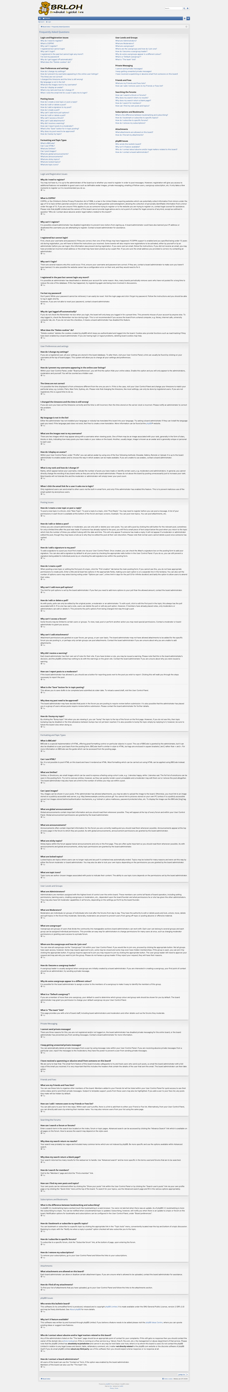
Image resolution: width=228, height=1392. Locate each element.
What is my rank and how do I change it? (57, 90)
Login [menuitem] (188, 19)
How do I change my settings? (53, 71)
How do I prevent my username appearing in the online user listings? (69, 74)
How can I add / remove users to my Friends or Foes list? (139, 86)
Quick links (40, 19)
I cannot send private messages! (128, 68)
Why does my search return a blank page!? (133, 100)
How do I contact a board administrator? (132, 152)
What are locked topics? (50, 162)
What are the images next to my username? (58, 85)
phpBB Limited (111, 1307)
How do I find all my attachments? (129, 135)
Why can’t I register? (49, 46)
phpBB (149, 423)
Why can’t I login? (47, 51)
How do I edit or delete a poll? (53, 115)
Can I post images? (48, 151)
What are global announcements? (54, 154)
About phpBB (75, 1309)
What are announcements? (51, 156)
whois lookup (68, 1341)
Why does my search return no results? (131, 98)
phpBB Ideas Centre (154, 1322)
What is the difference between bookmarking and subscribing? (141, 115)
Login (49, 22)
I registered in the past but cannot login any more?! (61, 54)
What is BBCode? (47, 143)
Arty (111, 1386)
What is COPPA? (47, 43)
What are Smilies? (48, 148)
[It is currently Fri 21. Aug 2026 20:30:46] (186, 26)
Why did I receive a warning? (52, 123)
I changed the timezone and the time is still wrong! (61, 79)
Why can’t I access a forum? (52, 118)
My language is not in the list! (52, 82)
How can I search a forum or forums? (130, 95)
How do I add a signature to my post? (55, 107)
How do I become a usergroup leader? (131, 51)
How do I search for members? (128, 103)
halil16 (121, 1386)
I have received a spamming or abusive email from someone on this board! (146, 74)
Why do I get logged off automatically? (56, 59)
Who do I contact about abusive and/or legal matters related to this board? (146, 149)
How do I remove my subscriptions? (130, 123)
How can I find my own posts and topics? (132, 106)
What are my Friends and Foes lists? (130, 83)
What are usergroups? (124, 46)
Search (42, 22)
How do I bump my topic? (51, 134)
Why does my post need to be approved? (57, 131)
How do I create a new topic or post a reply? (58, 102)
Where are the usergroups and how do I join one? (136, 49)
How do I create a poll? (50, 110)
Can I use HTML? (47, 146)
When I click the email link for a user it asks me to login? (63, 93)
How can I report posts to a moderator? (56, 126)
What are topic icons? (49, 164)
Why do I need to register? (51, 41)
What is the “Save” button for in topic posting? (59, 128)
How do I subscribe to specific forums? (131, 120)
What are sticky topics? (50, 159)
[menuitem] (184, 18)
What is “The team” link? (125, 59)
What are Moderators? (124, 43)
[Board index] (61, 8)
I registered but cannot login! (52, 49)
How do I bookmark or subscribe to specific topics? (136, 118)
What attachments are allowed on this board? (134, 132)
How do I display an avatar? (51, 87)
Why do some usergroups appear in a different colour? (138, 54)
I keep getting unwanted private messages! (133, 71)
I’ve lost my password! (49, 57)
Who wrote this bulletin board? (128, 144)
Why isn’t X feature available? (127, 147)
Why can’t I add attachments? (52, 121)
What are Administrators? (126, 41)
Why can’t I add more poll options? (54, 112)
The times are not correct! (51, 77)
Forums (47, 18)
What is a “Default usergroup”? (128, 57)
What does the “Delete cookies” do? (55, 62)
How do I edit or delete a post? (53, 104)
